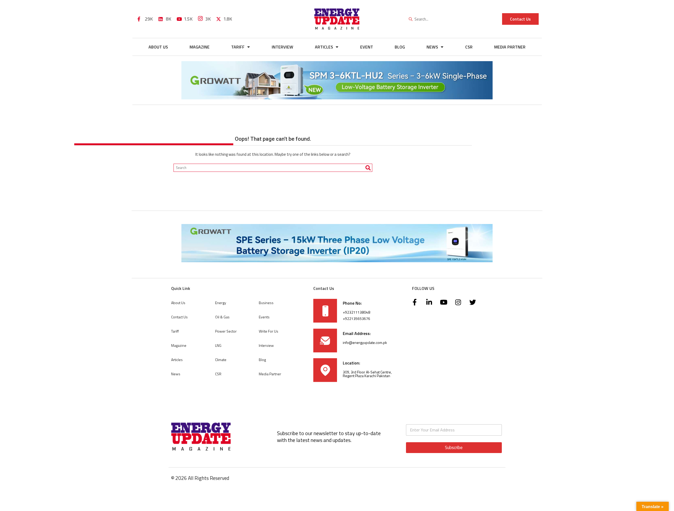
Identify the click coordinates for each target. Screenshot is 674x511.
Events (264, 317)
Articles (324, 47)
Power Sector (226, 331)
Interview (282, 47)
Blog (400, 47)
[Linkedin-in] (429, 302)
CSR (469, 47)
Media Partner (510, 47)
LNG (218, 345)
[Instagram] (458, 302)
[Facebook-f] (414, 302)
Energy (220, 302)
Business (266, 302)
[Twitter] (472, 302)
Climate (220, 359)
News (432, 47)
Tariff (238, 47)
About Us (158, 47)
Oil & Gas (222, 317)
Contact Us (179, 317)
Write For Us (268, 331)
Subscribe (454, 447)
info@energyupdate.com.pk (365, 342)
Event (366, 47)
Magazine (200, 47)
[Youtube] (443, 302)
